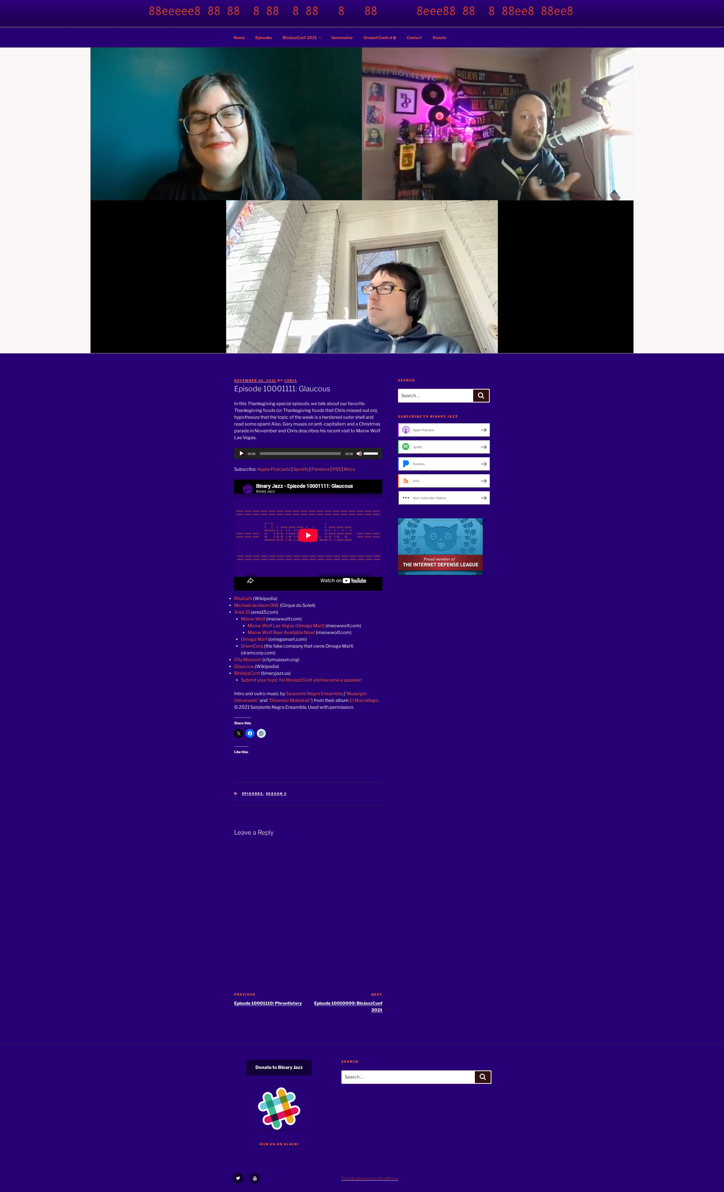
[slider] (372, 453)
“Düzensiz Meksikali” (289, 700)
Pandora (320, 469)
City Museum (248, 659)
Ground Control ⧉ (380, 37)
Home (239, 37)
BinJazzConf (247, 673)
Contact (414, 37)
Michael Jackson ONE (256, 605)
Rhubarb (243, 598)
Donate (439, 37)
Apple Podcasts (273, 469)
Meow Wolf (253, 619)
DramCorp (252, 646)
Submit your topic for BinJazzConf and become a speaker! (301, 680)
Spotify (301, 469)
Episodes (263, 37)
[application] (308, 453)
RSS (336, 469)
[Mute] (359, 453)
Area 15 (242, 612)
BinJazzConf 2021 (300, 37)
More (349, 469)
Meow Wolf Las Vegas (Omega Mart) (286, 625)
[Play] (241, 453)
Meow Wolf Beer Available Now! (281, 632)
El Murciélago (364, 700)
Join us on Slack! (279, 1144)
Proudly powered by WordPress (369, 1178)
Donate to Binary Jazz (279, 1067)
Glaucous (244, 666)
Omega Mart (254, 639)
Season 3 (276, 794)
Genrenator (342, 37)
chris (290, 381)
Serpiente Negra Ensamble (314, 693)
